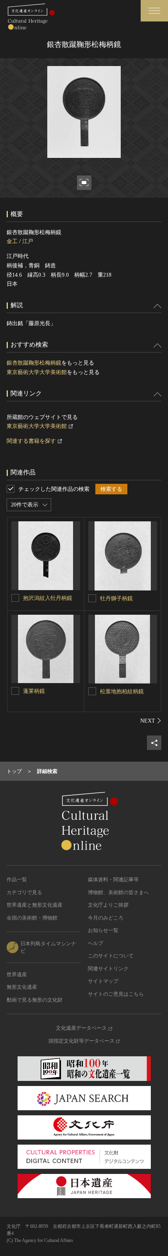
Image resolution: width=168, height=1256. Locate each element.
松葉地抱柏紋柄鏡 (122, 691)
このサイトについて (111, 956)
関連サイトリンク (108, 969)
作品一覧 (17, 879)
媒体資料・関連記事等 (113, 879)
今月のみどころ (105, 918)
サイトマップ (103, 981)
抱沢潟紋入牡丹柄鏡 (47, 598)
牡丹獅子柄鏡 (116, 598)
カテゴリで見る (24, 892)
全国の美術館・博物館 (32, 918)
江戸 (27, 241)
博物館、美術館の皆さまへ (118, 892)
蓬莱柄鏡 (34, 691)
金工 (12, 241)
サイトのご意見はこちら (116, 994)
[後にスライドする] (150, 720)
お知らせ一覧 (103, 930)
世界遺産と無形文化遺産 (35, 905)
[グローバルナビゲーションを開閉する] (154, 10)
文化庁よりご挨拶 (108, 905)
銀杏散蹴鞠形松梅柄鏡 (34, 363)
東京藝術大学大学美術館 (37, 372)
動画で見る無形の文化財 (35, 1000)
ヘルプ (95, 943)
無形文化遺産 (22, 987)
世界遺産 (17, 974)
